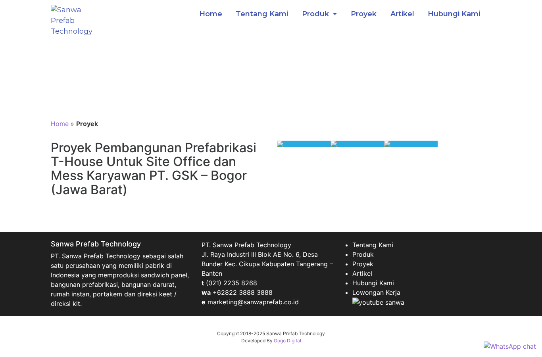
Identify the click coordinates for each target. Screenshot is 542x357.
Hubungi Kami (454, 14)
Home (210, 14)
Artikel (402, 14)
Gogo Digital (287, 341)
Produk (316, 14)
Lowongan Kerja (376, 292)
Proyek (364, 14)
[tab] (304, 144)
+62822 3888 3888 (243, 292)
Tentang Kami (262, 14)
